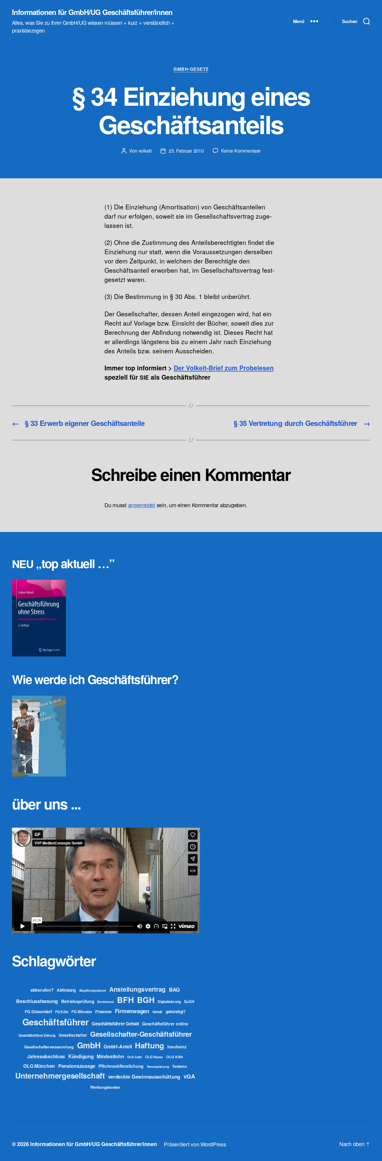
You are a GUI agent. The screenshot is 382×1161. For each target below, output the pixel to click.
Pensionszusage (76, 1065)
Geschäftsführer (55, 1022)
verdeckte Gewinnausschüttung (144, 1076)
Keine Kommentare (241, 150)
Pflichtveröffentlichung (121, 1066)
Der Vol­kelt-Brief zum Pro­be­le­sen (224, 367)
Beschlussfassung (37, 1001)
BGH (145, 999)
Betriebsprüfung (77, 1001)
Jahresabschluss (46, 1056)
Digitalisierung (169, 1001)
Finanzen (103, 1011)
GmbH (89, 1045)
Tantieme (179, 1066)
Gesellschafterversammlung (49, 1047)
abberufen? (41, 990)
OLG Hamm (154, 1056)
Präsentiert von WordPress (195, 1144)
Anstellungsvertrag (137, 989)
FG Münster (81, 1011)
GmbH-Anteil (118, 1046)
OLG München (39, 1065)
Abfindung (66, 990)
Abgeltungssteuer (92, 990)
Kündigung (81, 1056)
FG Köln (61, 1011)
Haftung (149, 1045)
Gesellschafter (73, 1035)
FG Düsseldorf (38, 1011)
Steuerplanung (158, 1066)
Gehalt (157, 1011)
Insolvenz (177, 1047)
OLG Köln (174, 1056)
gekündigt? (176, 1011)
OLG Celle (134, 1057)
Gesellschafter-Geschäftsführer (141, 1034)
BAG (174, 989)
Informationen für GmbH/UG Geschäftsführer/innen (92, 12)
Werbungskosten (105, 1087)
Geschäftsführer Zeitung (37, 1035)
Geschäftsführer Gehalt (115, 1023)
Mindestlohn (110, 1056)
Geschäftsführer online (165, 1024)
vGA (189, 1076)
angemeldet (141, 505)
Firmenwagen (132, 1011)
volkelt (145, 150)
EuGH (189, 1001)
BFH (125, 999)
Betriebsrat (105, 1001)
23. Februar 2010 (186, 150)
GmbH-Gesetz (191, 69)
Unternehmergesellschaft (60, 1075)
